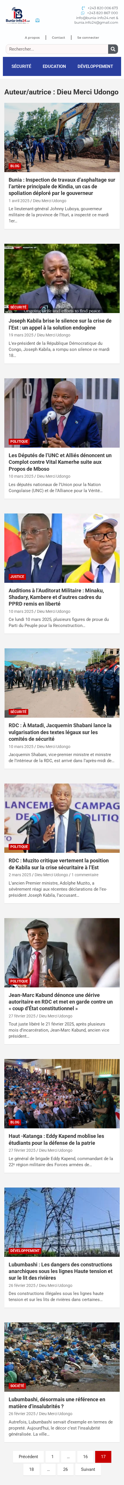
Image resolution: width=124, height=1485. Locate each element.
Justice (17, 577)
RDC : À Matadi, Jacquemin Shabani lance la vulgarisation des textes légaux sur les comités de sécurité (60, 732)
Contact (58, 38)
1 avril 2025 (19, 200)
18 (31, 1469)
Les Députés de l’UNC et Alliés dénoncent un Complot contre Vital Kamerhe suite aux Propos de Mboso (60, 462)
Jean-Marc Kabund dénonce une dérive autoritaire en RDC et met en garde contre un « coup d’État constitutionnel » (61, 1002)
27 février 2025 (22, 1016)
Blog (14, 166)
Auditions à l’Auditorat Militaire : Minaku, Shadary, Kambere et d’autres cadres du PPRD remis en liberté (56, 597)
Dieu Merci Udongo (49, 200)
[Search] (113, 49)
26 (65, 1469)
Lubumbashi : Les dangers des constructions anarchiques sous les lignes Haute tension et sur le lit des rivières (60, 1271)
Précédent (28, 1456)
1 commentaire (85, 874)
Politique (19, 442)
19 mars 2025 (21, 335)
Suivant (88, 1469)
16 (85, 1456)
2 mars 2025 (20, 874)
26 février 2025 (22, 1285)
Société (17, 1386)
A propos (32, 38)
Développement (95, 66)
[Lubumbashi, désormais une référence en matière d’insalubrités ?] (62, 1357)
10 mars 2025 (21, 476)
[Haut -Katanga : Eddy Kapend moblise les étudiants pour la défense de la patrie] (62, 1094)
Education (54, 66)
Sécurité (21, 66)
